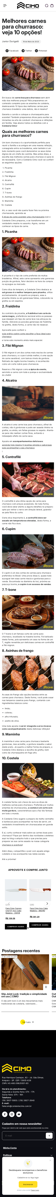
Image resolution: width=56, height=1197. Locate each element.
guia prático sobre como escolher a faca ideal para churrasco (26, 335)
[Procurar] (47, 6)
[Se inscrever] (49, 1136)
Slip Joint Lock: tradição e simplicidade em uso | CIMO (24, 995)
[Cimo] (28, 5)
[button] (47, 903)
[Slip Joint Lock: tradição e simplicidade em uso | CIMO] (25, 972)
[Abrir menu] (5, 6)
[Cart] (52, 6)
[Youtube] (19, 1114)
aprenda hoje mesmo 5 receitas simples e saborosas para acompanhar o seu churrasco (27, 446)
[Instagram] (12, 1114)
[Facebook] (4, 1114)
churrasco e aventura (12, 845)
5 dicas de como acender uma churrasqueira (23, 217)
